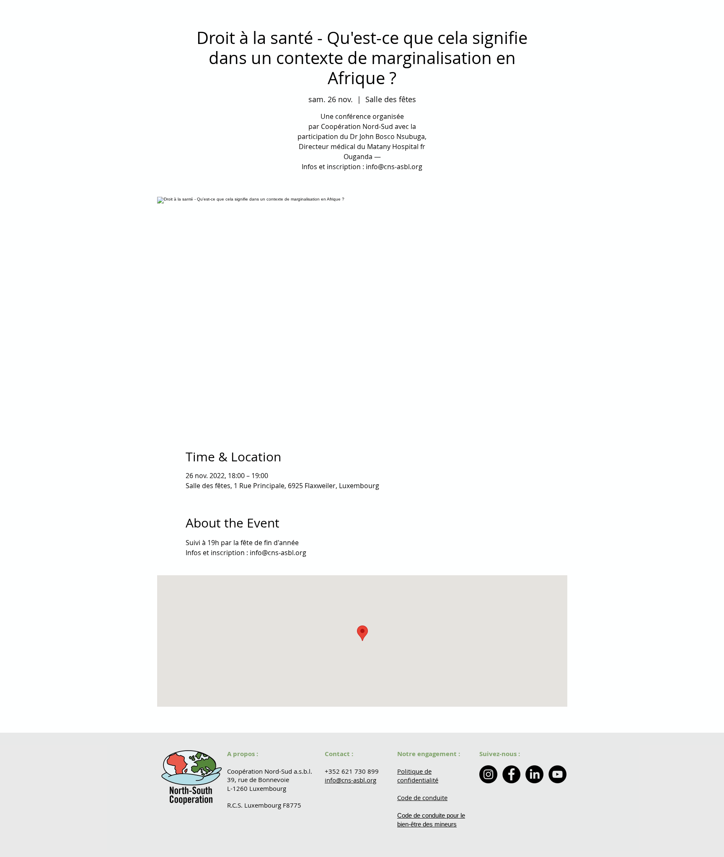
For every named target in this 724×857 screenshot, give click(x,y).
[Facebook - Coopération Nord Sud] (511, 774)
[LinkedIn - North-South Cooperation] (534, 774)
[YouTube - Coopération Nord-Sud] (557, 774)
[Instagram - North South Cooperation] (488, 774)
